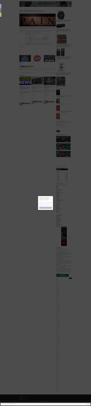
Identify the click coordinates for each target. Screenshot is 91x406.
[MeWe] (0, 12)
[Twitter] (0, 6)
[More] (0, 16)
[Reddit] (0, 7)
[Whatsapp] (0, 14)
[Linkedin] (0, 9)
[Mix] (0, 13)
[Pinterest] (0, 10)
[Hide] (0, 17)
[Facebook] (0, 4)
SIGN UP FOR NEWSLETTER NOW (45, 207)
